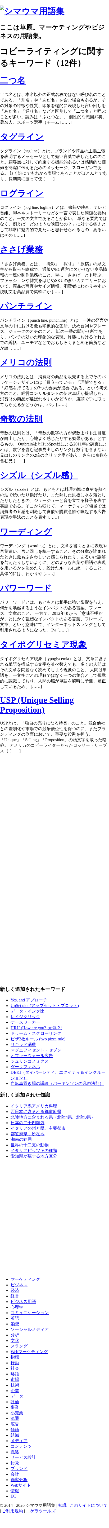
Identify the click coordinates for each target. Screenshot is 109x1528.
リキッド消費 (23, 1044)
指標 (15, 1357)
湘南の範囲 (21, 1139)
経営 (15, 1296)
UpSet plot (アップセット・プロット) (45, 1005)
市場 (15, 1379)
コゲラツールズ (41, 1511)
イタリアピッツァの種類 (34, 1150)
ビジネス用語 (23, 1301)
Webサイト (21, 1485)
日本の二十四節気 (27, 1122)
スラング (19, 1346)
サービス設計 (23, 1457)
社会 (15, 1368)
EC (13, 1496)
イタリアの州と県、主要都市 (38, 1128)
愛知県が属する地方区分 (34, 1156)
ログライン (22, 193)
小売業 (17, 1413)
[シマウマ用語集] (32, 11)
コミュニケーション (30, 1312)
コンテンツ (21, 1446)
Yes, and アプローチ (29, 1000)
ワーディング (26, 531)
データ (17, 1396)
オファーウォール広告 (32, 1055)
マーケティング (25, 1279)
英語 (15, 1318)
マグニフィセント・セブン (36, 1050)
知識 (62, 1505)
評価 (15, 1401)
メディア (19, 1440)
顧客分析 (19, 1479)
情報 (15, 1491)
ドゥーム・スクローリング (36, 1033)
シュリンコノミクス (30, 1061)
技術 (15, 1385)
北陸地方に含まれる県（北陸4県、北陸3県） (53, 1117)
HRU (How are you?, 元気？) (36, 1028)
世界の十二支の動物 (30, 1145)
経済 (15, 1290)
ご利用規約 (12, 1511)
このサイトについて (89, 1505)
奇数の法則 (21, 418)
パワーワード (26, 588)
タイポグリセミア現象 (43, 644)
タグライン (22, 137)
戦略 (15, 1452)
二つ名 (13, 80)
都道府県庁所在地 (27, 1134)
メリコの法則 (26, 362)
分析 (15, 1335)
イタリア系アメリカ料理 (34, 1106)
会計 (15, 1474)
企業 (15, 1390)
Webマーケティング (29, 1351)
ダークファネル (25, 1067)
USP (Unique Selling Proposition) (37, 704)
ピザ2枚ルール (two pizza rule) (38, 1039)
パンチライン (26, 306)
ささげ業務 (21, 249)
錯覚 (15, 1463)
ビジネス (19, 1285)
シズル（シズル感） (39, 475)
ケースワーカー (25, 1022)
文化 (15, 1340)
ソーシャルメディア (30, 1329)
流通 (15, 1418)
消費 (15, 1324)
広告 (15, 1424)
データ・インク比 (27, 1011)
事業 (15, 1407)
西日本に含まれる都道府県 (36, 1111)
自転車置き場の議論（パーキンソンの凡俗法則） (57, 1083)
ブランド (19, 1468)
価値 (15, 1429)
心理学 (17, 1307)
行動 (15, 1363)
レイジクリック (25, 1016)
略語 (15, 1374)
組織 (15, 1435)
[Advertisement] (54, 812)
